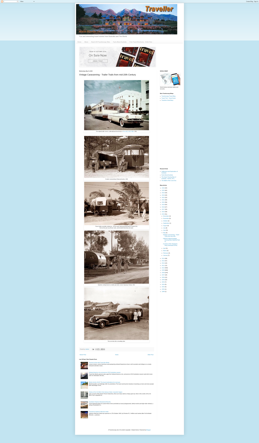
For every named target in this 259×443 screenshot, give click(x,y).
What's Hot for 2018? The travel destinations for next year (104, 382)
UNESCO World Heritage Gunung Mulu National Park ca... (171, 240)
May (164, 232)
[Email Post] (93, 349)
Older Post (150, 354)
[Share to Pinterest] (104, 349)
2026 (163, 188)
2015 (163, 214)
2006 (163, 277)
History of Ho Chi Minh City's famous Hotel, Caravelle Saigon (105, 392)
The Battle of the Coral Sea (168, 180)
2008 (163, 272)
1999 (163, 291)
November (166, 218)
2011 (163, 265)
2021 (163, 200)
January (165, 255)
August (165, 225)
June (164, 230)
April (164, 248)
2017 (163, 209)
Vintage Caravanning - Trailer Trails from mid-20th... (171, 235)
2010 (163, 268)
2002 (163, 287)
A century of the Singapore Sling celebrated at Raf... (170, 244)
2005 (163, 279)
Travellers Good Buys (167, 100)
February (165, 253)
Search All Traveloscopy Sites (100, 42)
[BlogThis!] (98, 349)
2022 (163, 197)
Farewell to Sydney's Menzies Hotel (98, 411)
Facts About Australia (119, 42)
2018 (163, 207)
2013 (163, 260)
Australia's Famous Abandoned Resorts (100, 402)
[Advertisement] (170, 134)
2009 (163, 270)
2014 (163, 258)
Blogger (148, 430)
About (86, 42)
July (164, 228)
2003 (163, 284)
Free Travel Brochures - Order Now (141, 42)
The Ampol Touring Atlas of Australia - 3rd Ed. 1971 (168, 177)
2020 (163, 202)
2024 (163, 192)
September (166, 223)
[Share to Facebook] (102, 349)
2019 (163, 204)
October (165, 221)
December (166, 216)
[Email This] (96, 349)
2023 (163, 195)
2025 (163, 190)
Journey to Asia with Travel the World (99, 362)
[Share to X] (100, 349)
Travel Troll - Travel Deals (168, 98)
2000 (163, 289)
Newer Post (83, 354)
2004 (163, 282)
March (165, 250)
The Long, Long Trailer (128, 131)
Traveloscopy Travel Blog (168, 96)
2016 (163, 211)
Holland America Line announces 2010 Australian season (104, 372)
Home (79, 42)
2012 (163, 263)
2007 (163, 275)
